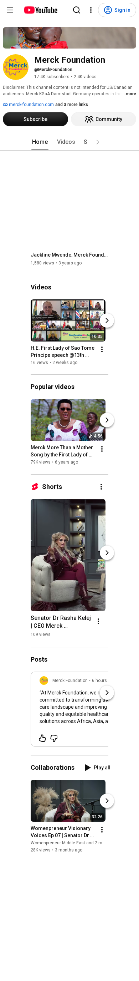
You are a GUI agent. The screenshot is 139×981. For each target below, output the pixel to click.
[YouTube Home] (40, 10)
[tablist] (69, 142)
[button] (97, 142)
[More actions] (102, 349)
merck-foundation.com (31, 104)
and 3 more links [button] (71, 104)
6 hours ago (103, 680)
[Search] (76, 10)
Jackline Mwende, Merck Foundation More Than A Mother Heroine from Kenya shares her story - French (70, 255)
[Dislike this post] (54, 738)
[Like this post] (42, 738)
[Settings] (91, 10)
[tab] (39, 142)
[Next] (107, 320)
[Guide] (10, 10)
